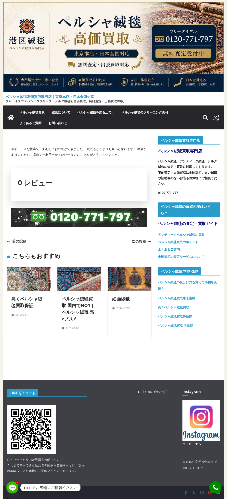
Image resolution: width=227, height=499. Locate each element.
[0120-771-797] (79, 211)
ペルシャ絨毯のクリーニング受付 (145, 112)
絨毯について (61, 112)
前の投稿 (19, 241)
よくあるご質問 (30, 123)
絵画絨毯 (121, 299)
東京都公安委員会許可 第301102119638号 (199, 464)
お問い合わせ (58, 123)
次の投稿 (139, 241)
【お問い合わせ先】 (155, 392)
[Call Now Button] (215, 487)
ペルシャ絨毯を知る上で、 (96, 112)
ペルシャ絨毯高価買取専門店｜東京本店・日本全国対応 (50, 96)
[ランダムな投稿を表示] (216, 117)
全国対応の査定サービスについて (181, 256)
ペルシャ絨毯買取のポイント (178, 242)
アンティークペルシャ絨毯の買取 (181, 234)
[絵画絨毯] (129, 270)
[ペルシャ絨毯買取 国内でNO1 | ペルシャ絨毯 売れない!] (79, 270)
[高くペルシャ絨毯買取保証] (29, 270)
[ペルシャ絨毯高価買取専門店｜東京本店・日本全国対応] (113, 5)
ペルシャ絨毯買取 (32, 112)
